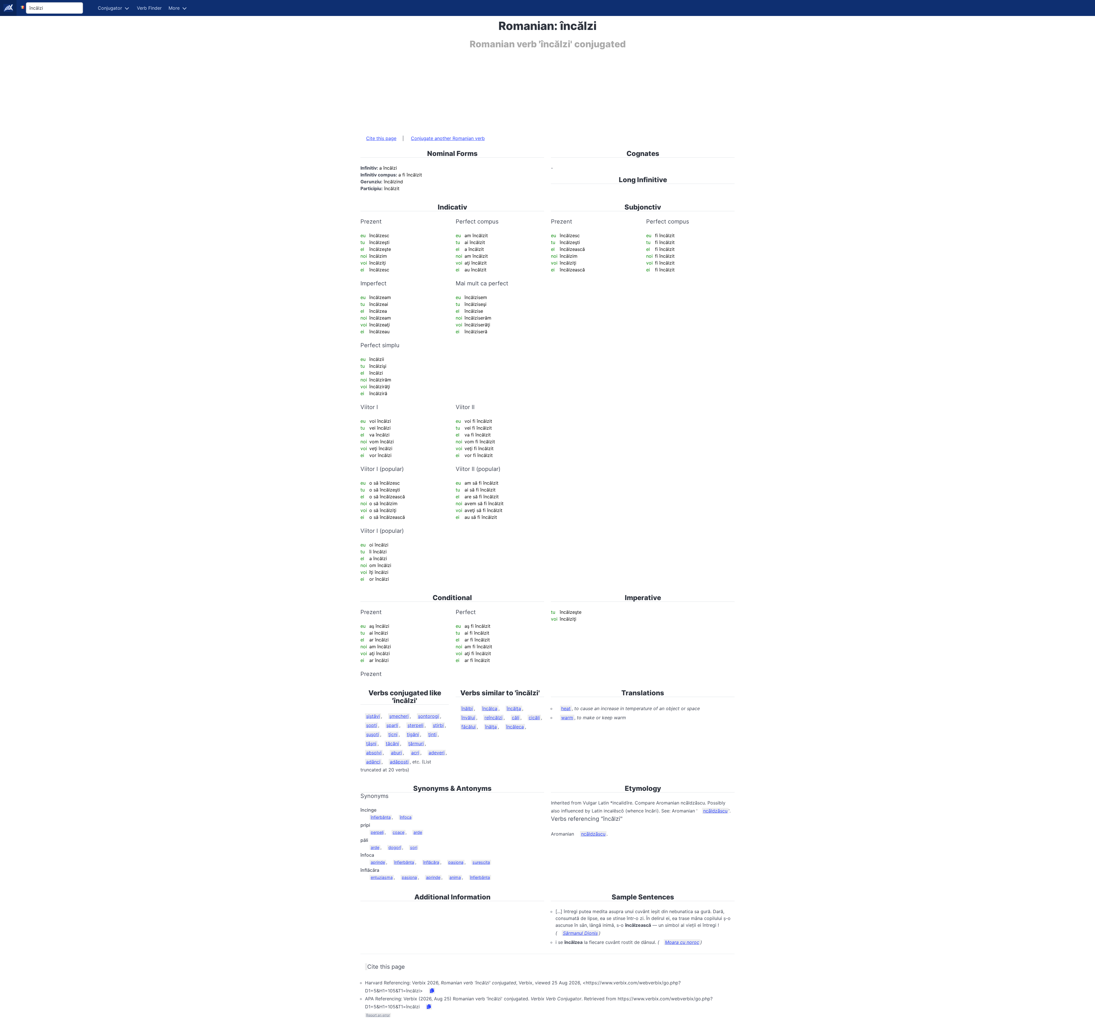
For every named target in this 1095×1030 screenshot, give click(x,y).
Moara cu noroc (682, 942)
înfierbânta (381, 817)
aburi (396, 752)
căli (515, 717)
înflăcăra (431, 862)
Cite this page (381, 138)
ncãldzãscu (715, 811)
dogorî (394, 847)
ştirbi (438, 725)
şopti (371, 725)
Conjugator (110, 8)
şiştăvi (373, 716)
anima (455, 877)
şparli (392, 725)
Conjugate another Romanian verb (448, 138)
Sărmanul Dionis (580, 933)
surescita (481, 862)
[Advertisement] (531, 89)
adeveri (437, 752)
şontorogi (428, 716)
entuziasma (382, 877)
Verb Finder (149, 8)
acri (415, 752)
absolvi (374, 752)
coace (398, 832)
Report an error (378, 1015)
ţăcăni (392, 743)
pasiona (455, 862)
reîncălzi (493, 717)
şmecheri (399, 716)
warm (567, 717)
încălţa (514, 708)
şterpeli (415, 725)
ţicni (393, 734)
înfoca (405, 817)
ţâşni (371, 743)
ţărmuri (416, 743)
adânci (373, 762)
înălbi (467, 708)
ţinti (432, 734)
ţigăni (413, 734)
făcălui (468, 727)
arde (417, 832)
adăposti (399, 762)
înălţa (491, 727)
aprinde (378, 862)
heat (566, 708)
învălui (468, 717)
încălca (489, 708)
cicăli (534, 717)
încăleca (515, 727)
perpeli (377, 832)
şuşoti (372, 734)
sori (413, 847)
